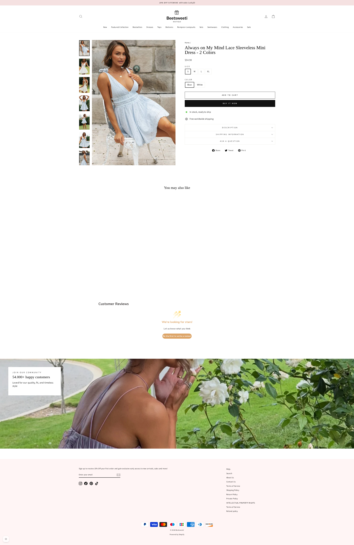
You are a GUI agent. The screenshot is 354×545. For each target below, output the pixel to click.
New (105, 27)
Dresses (149, 27)
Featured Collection (120, 27)
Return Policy (231, 494)
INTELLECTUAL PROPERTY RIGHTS (240, 503)
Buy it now (230, 103)
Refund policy (232, 511)
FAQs (228, 469)
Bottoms (169, 27)
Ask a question (230, 141)
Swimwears (212, 27)
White (200, 84)
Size (187, 66)
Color (188, 79)
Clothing (225, 27)
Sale (249, 27)
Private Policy (232, 498)
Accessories (238, 27)
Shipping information (230, 134)
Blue (189, 84)
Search (229, 473)
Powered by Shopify (177, 534)
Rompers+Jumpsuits (186, 27)
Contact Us (231, 481)
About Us (230, 477)
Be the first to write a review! (177, 336)
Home (187, 42)
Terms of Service (233, 486)
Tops (159, 27)
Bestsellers (137, 27)
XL (208, 71)
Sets (201, 27)
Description (230, 127)
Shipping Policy (232, 490)
